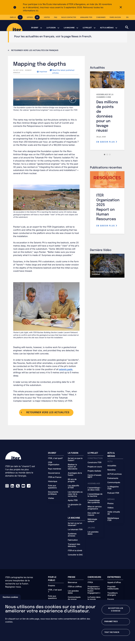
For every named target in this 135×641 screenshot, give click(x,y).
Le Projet (87, 28)
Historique (52, 481)
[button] (130, 25)
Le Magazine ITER (113, 488)
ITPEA (90, 582)
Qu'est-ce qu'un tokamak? (75, 524)
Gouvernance (54, 473)
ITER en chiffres (75, 587)
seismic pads (66, 369)
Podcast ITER (113, 493)
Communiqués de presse (74, 598)
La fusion (51, 28)
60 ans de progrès (72, 480)
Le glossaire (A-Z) (75, 506)
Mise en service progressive (94, 508)
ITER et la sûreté (75, 551)
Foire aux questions (52, 487)
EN (127, 17)
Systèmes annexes (72, 535)
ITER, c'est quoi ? (55, 591)
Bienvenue (72, 582)
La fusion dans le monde (94, 598)
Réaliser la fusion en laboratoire (72, 467)
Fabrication (73, 540)
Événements (112, 478)
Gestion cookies (10, 597)
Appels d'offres (114, 582)
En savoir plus (106, 142)
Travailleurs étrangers (112, 594)
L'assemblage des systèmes (94, 501)
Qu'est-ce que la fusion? (75, 459)
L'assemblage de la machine (95, 495)
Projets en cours (95, 467)
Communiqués (113, 483)
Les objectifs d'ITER (73, 487)
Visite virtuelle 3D (113, 513)
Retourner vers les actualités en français (34, 51)
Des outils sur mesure (94, 514)
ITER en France (54, 477)
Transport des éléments (74, 545)
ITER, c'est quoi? (55, 458)
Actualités (111, 466)
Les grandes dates (93, 533)
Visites (51, 498)
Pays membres (54, 469)
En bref (34, 28)
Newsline (111, 470)
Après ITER (73, 500)
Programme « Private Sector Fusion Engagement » (94, 590)
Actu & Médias (107, 28)
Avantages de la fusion (75, 474)
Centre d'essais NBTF (94, 476)
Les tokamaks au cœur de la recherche (75, 494)
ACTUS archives (114, 474)
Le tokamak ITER (75, 530)
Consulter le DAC (75, 555)
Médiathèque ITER (113, 519)
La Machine (69, 28)
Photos (110, 504)
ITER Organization (53, 464)
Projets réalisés (94, 471)
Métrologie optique (92, 520)
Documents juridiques (53, 493)
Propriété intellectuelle (113, 588)
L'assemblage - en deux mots (94, 489)
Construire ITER (94, 463)
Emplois (51, 586)
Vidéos (110, 508)
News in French (81, 36)
